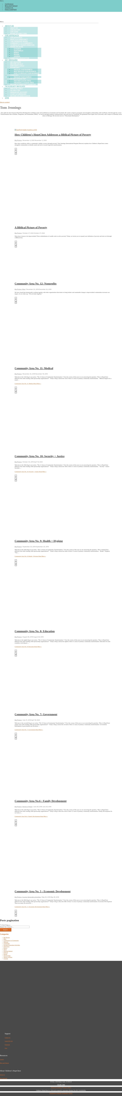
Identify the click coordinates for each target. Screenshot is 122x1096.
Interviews (6, 946)
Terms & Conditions (56, 1087)
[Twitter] (63, 151)
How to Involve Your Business (26, 73)
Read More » (28, 383)
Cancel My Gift (9, 1041)
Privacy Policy (67, 1087)
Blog (23, 289)
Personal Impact (8, 951)
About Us (2, 1074)
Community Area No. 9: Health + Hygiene (39, 540)
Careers (2, 1059)
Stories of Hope (27, 807)
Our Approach (3, 1078)
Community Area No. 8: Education (35, 631)
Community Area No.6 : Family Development (41, 800)
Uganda (6, 958)
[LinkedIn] (63, 154)
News (5, 949)
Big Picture (18, 140)
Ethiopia (6, 942)
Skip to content (5, 102)
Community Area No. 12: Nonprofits (36, 283)
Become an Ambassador (20, 96)
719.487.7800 (61, 1084)
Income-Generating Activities (31, 897)
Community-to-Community (11, 940)
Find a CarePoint (11, 9)
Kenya (5, 948)
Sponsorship (7, 955)
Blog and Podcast (11, 6)
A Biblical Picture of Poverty (31, 227)
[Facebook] (63, 149)
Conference (9, 4)
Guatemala (7, 943)
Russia (5, 954)
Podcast (6, 952)
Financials (7, 1044)
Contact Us (9, 8)
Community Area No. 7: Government (36, 714)
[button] (61, 1)
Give (7, 98)
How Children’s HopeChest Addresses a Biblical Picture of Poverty (53, 134)
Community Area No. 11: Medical (34, 368)
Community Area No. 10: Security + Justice (39, 456)
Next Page (6, 925)
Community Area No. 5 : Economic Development (43, 891)
